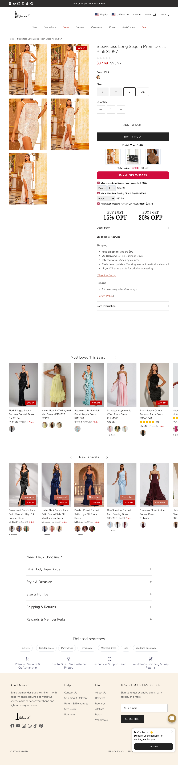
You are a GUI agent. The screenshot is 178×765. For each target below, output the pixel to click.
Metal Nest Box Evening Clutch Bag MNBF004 (123, 193)
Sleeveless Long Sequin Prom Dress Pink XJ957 (39, 38)
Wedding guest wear (146, 648)
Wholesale (101, 720)
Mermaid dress (108, 648)
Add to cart (133, 125)
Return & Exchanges (76, 703)
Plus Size (25, 648)
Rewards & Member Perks (46, 619)
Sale (144, 27)
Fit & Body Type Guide (43, 569)
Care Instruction (106, 306)
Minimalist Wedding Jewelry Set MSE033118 (127, 203)
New (34, 27)
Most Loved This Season (89, 357)
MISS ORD (23, 751)
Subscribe (132, 719)
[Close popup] (172, 731)
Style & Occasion (39, 581)
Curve (112, 27)
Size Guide (70, 709)
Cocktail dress (46, 648)
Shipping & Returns (41, 607)
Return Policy (105, 296)
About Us (100, 692)
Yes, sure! (153, 746)
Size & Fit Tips (37, 594)
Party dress (67, 648)
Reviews (100, 698)
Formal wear (86, 648)
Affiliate (99, 709)
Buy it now (133, 136)
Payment (69, 714)
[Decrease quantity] (101, 109)
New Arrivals (89, 457)
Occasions (96, 27)
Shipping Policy (107, 275)
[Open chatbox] (172, 718)
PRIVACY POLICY (115, 751)
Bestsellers (50, 27)
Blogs (98, 714)
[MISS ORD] (22, 15)
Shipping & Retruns (108, 236)
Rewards (100, 703)
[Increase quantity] (121, 109)
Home (11, 38)
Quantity (102, 102)
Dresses (80, 27)
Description (103, 227)
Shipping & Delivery (75, 698)
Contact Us (70, 692)
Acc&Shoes (128, 27)
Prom (66, 27)
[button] (112, 14)
